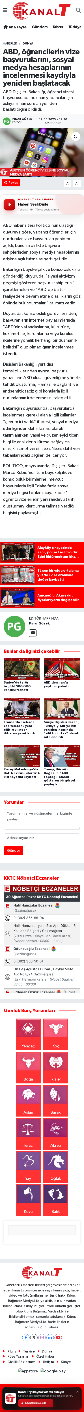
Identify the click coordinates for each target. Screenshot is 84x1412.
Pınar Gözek (39, 623)
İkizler (56, 1079)
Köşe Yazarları (18, 1356)
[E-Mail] (33, 633)
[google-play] (53, 1372)
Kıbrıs (58, 27)
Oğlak (55, 1179)
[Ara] (78, 11)
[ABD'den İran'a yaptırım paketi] (62, 669)
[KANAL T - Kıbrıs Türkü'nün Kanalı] (42, 10)
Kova (28, 1212)
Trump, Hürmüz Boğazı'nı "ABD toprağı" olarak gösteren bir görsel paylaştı (59, 777)
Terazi (28, 1146)
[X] (34, 1337)
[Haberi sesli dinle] (9, 204)
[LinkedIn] (50, 1337)
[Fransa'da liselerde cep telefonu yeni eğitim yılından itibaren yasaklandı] (22, 709)
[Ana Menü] (5, 11)
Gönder (13, 851)
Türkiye (75, 27)
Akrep (55, 1146)
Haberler (10, 43)
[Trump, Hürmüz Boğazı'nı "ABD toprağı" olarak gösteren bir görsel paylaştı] (62, 756)
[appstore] (28, 1372)
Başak (56, 1112)
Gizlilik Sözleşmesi (21, 1362)
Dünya (28, 43)
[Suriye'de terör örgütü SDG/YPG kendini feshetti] (22, 669)
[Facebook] (26, 1337)
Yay (28, 1179)
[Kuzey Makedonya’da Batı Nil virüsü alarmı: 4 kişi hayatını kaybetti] (22, 756)
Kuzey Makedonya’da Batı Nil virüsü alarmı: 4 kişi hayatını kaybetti (22, 773)
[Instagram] (42, 1337)
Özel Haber (45, 1356)
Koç (55, 1046)
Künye (66, 1362)
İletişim (48, 1362)
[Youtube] (58, 1337)
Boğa (28, 1079)
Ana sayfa (17, 27)
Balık (56, 1212)
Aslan (28, 1112)
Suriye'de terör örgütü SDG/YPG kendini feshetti (17, 686)
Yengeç (28, 1046)
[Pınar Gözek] (14, 626)
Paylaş (13, 182)
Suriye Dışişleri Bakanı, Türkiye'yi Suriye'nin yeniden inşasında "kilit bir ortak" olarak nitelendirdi (62, 730)
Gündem (39, 27)
